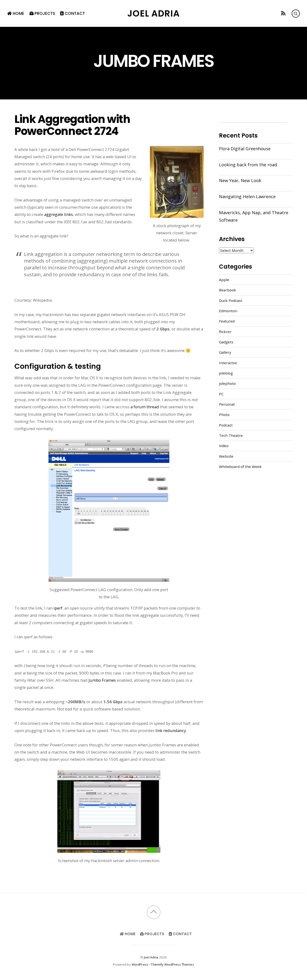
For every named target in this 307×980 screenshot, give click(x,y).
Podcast (226, 425)
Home (18, 13)
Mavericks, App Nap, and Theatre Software (253, 216)
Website (226, 456)
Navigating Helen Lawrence (247, 196)
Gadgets (226, 342)
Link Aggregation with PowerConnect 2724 (72, 125)
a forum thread (144, 406)
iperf (57, 608)
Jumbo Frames (102, 680)
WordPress (140, 964)
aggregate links (58, 214)
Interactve (228, 362)
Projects (44, 13)
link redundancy (170, 730)
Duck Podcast (230, 300)
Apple (224, 279)
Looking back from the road (248, 164)
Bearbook (227, 290)
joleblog (226, 373)
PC (221, 394)
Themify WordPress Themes (172, 964)
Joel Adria (151, 957)
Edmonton (228, 310)
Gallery (225, 352)
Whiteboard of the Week (240, 466)
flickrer (225, 331)
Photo (224, 414)
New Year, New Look (240, 180)
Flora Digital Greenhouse (245, 148)
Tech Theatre (231, 435)
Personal (227, 404)
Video (224, 445)
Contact (74, 13)
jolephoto (227, 383)
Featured (227, 321)
